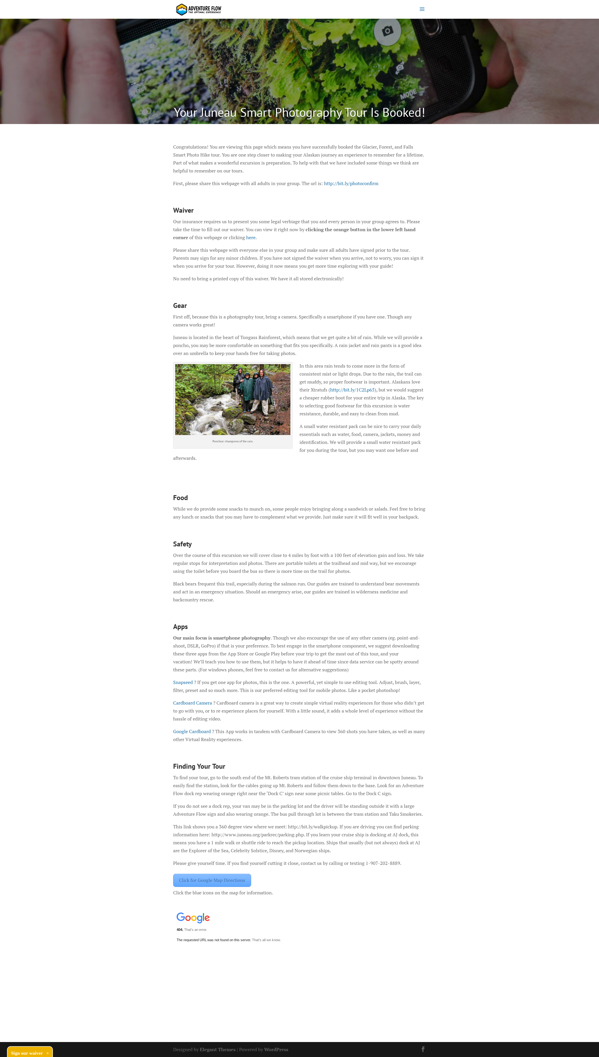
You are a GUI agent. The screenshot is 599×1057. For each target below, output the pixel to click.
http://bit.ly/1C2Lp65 (352, 390)
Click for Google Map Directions (212, 880)
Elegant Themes (218, 1049)
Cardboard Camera (192, 703)
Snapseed (183, 682)
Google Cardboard (192, 731)
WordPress (276, 1049)
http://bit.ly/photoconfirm (351, 183)
